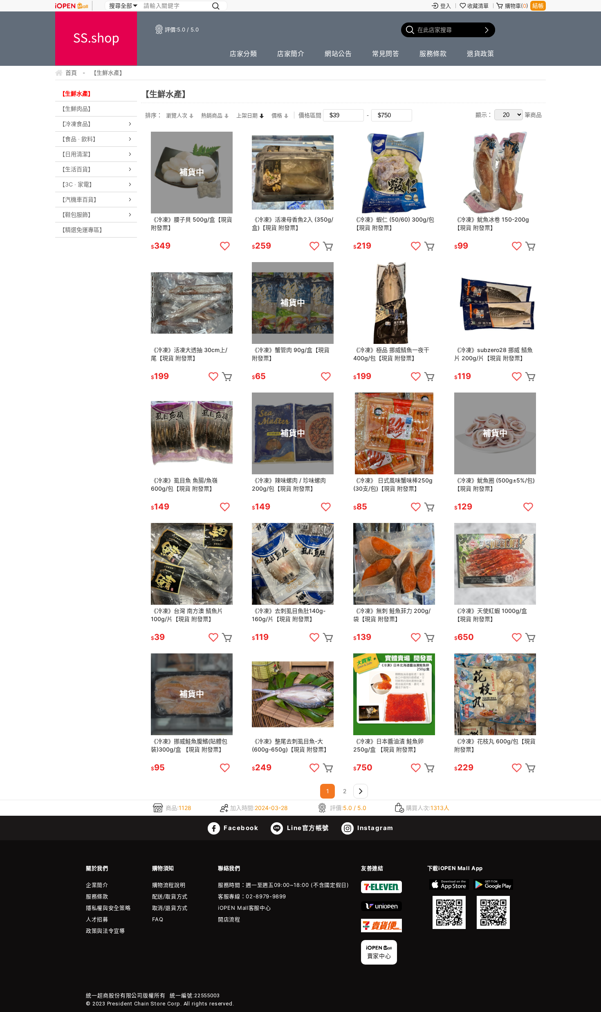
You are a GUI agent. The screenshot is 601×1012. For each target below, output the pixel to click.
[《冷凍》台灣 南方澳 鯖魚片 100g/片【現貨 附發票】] (192, 564)
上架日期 (247, 115)
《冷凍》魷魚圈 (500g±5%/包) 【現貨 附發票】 (494, 484)
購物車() (516, 5)
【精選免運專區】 (82, 229)
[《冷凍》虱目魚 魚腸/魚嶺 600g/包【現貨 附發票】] (192, 433)
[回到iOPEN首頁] (71, 6)
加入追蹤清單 (225, 246)
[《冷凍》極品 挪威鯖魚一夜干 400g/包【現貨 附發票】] (394, 303)
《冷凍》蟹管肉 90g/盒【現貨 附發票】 (291, 353)
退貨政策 (480, 53)
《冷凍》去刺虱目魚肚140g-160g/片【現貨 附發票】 (288, 614)
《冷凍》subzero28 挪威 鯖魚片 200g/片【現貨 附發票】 (493, 353)
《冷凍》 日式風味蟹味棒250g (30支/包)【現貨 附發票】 (393, 484)
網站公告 (338, 53)
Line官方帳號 (307, 828)
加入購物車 (328, 246)
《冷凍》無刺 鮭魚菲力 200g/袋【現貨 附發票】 (392, 614)
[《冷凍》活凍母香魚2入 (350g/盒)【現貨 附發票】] (293, 172)
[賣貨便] (381, 930)
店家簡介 (290, 53)
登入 (445, 5)
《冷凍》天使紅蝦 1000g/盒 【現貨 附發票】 (490, 614)
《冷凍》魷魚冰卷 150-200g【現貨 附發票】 (491, 223)
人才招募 (97, 919)
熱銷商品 (211, 115)
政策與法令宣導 (105, 930)
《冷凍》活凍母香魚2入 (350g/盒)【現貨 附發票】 (292, 223)
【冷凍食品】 (76, 123)
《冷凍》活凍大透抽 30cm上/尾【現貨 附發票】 (189, 353)
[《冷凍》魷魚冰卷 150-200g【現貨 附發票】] (495, 172)
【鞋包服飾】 (76, 214)
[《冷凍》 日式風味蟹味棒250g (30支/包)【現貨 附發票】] (394, 433)
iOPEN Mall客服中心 (244, 907)
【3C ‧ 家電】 (77, 184)
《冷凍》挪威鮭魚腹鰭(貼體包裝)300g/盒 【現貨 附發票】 (189, 745)
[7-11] (381, 891)
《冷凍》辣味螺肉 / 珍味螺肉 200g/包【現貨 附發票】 (289, 484)
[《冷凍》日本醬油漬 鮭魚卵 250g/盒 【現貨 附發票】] (394, 694)
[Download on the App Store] (449, 904)
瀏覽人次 (176, 115)
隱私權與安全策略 (108, 907)
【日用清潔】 (76, 153)
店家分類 (243, 53)
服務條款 (432, 53)
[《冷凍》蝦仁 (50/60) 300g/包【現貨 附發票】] (394, 172)
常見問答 (385, 53)
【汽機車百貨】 (79, 199)
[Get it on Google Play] (493, 904)
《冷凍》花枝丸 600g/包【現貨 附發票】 (495, 745)
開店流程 (229, 919)
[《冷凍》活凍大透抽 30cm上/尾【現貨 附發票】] (192, 303)
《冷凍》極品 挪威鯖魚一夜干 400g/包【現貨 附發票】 (391, 353)
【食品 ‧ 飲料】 (79, 138)
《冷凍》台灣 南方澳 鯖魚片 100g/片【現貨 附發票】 (187, 614)
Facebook (240, 828)
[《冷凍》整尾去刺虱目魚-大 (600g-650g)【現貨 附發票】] (293, 694)
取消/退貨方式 (170, 907)
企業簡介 (97, 885)
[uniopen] (381, 909)
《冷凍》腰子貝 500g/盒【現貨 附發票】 (191, 223)
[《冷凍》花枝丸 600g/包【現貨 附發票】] (495, 694)
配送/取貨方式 (170, 896)
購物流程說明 (169, 885)
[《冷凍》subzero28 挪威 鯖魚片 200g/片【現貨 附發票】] (495, 303)
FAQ (158, 919)
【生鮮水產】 (76, 93)
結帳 (538, 5)
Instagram (375, 828)
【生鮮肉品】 (76, 108)
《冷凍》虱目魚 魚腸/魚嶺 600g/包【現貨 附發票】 (184, 484)
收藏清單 (478, 5)
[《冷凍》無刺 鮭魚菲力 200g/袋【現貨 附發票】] (394, 564)
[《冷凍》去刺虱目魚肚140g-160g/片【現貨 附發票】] (293, 564)
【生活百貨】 (76, 169)
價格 (276, 115)
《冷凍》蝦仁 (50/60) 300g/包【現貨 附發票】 (393, 223)
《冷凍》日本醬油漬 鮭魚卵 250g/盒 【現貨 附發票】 (388, 745)
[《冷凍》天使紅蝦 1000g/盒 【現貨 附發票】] (495, 564)
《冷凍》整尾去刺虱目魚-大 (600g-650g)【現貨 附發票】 (291, 745)
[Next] (360, 791)
